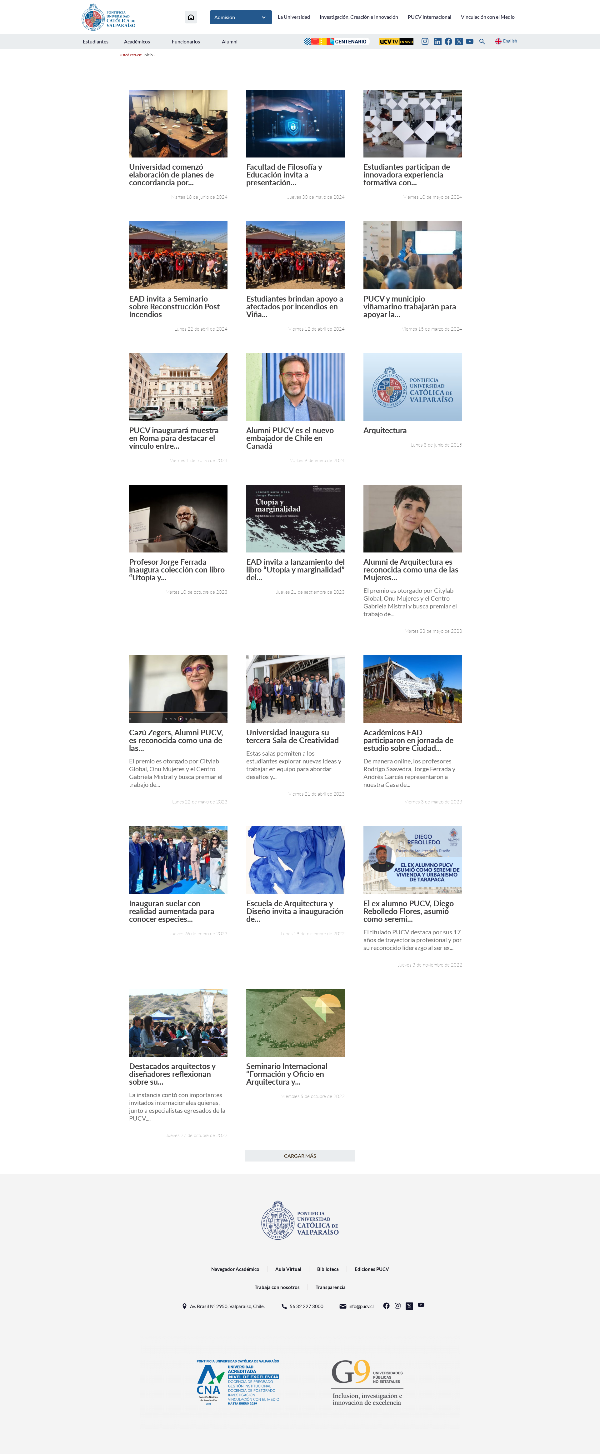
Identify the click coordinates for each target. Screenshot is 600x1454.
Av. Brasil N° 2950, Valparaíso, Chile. (227, 1306)
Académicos (137, 41)
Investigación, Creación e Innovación (359, 17)
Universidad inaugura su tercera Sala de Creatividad (292, 736)
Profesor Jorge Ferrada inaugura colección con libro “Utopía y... (177, 569)
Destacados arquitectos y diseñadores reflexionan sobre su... (172, 1074)
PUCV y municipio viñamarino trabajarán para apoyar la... (409, 306)
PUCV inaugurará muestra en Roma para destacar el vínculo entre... (174, 438)
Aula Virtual (288, 1269)
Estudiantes (95, 41)
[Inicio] (191, 17)
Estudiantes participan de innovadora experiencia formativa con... (406, 174)
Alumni (230, 41)
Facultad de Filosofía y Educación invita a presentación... (284, 174)
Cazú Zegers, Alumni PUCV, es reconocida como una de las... (176, 740)
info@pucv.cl (361, 1306)
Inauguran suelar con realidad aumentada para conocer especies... (171, 911)
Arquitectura (385, 430)
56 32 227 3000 (306, 1306)
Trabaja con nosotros (277, 1287)
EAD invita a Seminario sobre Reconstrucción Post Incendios (174, 306)
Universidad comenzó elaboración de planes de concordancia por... (171, 174)
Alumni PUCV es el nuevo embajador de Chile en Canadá (290, 438)
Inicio (148, 54)
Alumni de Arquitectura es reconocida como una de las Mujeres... (410, 569)
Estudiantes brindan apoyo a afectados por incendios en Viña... (294, 306)
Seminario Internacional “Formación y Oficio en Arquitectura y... (287, 1074)
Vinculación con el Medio (488, 17)
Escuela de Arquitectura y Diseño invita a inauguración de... (294, 911)
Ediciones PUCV (372, 1269)
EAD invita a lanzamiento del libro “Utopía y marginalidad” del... (295, 569)
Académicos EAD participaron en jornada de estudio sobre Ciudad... (408, 740)
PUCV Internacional (429, 17)
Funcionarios (186, 41)
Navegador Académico (235, 1269)
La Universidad (294, 17)
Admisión (224, 17)
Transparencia (331, 1287)
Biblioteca (328, 1269)
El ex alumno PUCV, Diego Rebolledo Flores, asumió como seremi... (408, 911)
